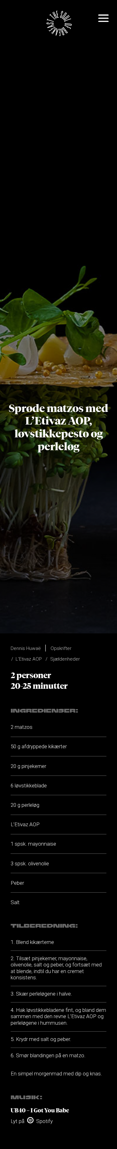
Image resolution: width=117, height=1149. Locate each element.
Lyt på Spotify (32, 1121)
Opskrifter (61, 648)
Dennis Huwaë (26, 648)
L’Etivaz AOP (29, 659)
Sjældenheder (65, 659)
